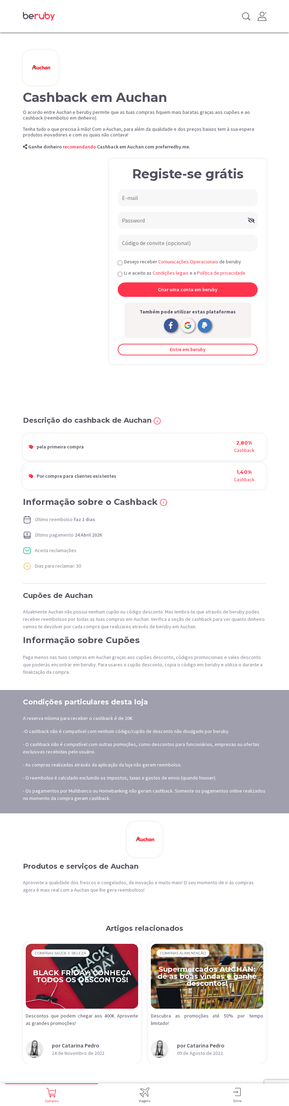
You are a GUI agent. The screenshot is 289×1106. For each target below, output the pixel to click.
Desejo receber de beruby (182, 261)
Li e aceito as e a (184, 273)
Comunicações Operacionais (188, 261)
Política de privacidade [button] (221, 273)
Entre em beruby (187, 349)
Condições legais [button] (171, 273)
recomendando (79, 146)
